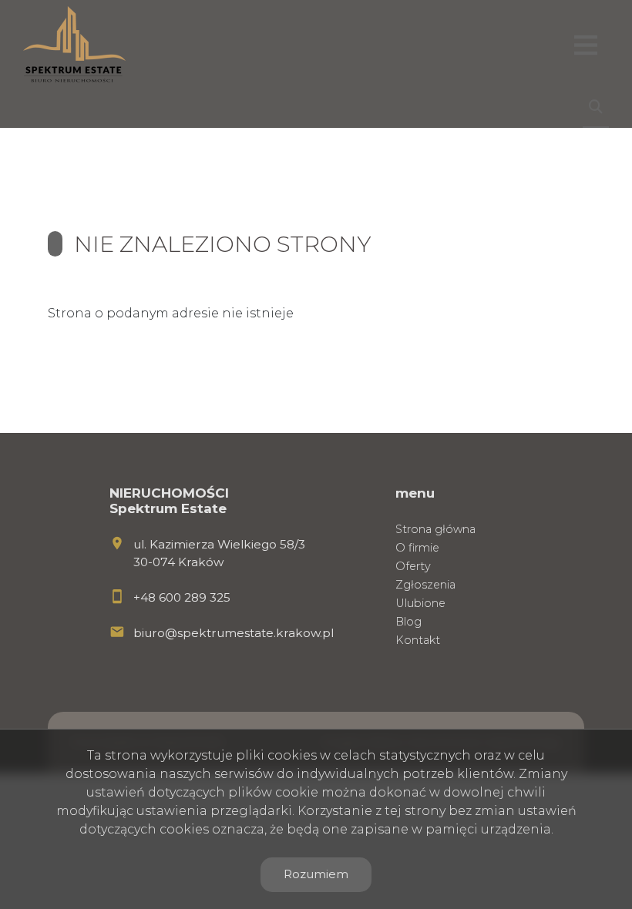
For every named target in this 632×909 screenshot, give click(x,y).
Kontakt (417, 640)
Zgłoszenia (425, 585)
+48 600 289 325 (181, 597)
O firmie (417, 548)
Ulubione (420, 603)
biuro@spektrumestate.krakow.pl (233, 633)
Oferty (413, 566)
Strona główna (435, 529)
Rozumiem (316, 874)
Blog (408, 622)
